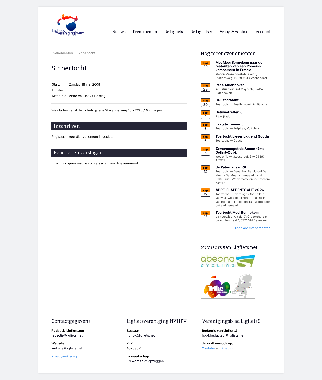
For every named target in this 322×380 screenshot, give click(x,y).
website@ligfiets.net (66, 348)
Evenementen (62, 53)
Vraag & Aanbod (234, 32)
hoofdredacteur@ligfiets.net (223, 335)
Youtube (208, 348)
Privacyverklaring (64, 356)
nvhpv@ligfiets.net (141, 335)
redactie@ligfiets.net (67, 335)
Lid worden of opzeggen (145, 361)
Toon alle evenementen (253, 228)
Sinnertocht (86, 53)
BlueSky (227, 348)
